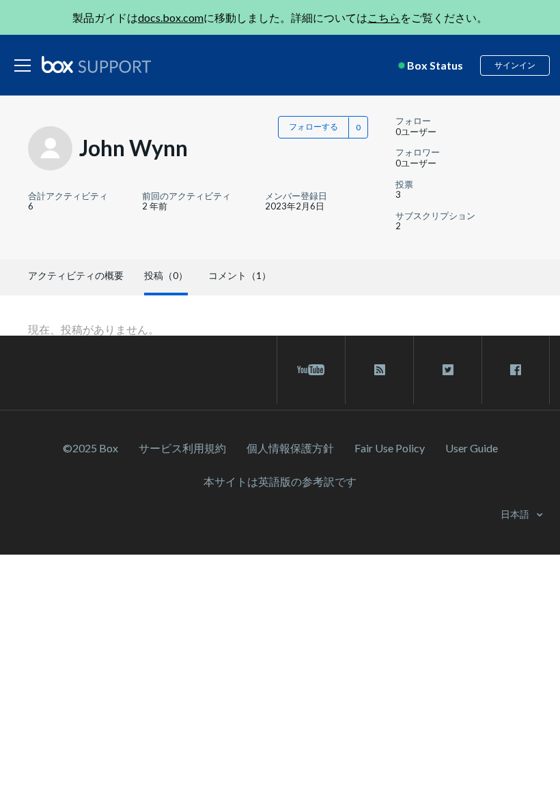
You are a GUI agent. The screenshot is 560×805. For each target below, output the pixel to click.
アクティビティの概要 (76, 275)
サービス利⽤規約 (182, 447)
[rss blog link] (379, 370)
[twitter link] (447, 370)
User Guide (471, 447)
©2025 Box (90, 447)
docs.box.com (171, 17)
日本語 (516, 514)
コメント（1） (239, 275)
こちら (383, 17)
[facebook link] (515, 370)
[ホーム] (96, 65)
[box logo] (96, 64)
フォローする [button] (313, 126)
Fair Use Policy (389, 447)
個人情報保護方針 (290, 447)
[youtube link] (311, 370)
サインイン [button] (514, 65)
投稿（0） (166, 275)
